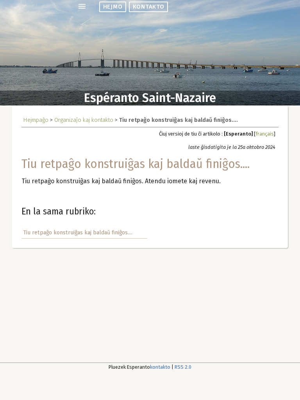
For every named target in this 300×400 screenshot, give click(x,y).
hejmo (112, 6)
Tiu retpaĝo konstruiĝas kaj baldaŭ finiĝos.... (77, 232)
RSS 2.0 (183, 367)
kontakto (148, 6)
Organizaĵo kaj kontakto (83, 120)
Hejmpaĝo (35, 120)
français (264, 134)
